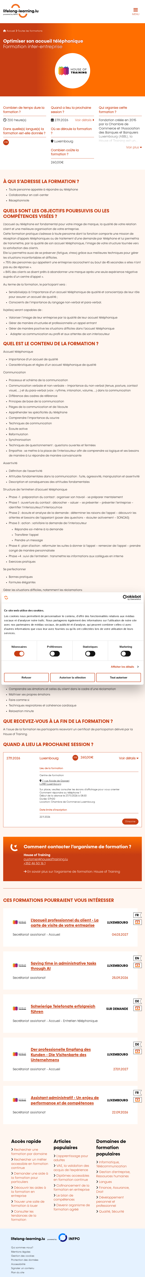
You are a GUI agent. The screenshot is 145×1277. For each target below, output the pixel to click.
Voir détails (83, 120)
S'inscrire (130, 821)
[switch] (55, 654)
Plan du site (17, 1272)
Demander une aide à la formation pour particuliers (29, 1178)
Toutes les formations (30, 31)
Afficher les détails (122, 666)
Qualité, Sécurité (111, 1211)
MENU (135, 14)
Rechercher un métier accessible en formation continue (29, 1164)
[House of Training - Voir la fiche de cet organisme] (72, 70)
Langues (105, 1182)
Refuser (26, 677)
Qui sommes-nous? (22, 1247)
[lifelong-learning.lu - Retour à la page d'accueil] (21, 11)
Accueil (11, 31)
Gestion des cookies (22, 1256)
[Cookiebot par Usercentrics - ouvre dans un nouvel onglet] (125, 597)
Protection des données (24, 1260)
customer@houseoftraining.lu (46, 859)
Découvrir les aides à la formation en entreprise (28, 1192)
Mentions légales (20, 1252)
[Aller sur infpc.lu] (45, 1241)
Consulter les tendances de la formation (23, 1216)
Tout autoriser (118, 677)
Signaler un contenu (22, 1268)
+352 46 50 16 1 (34, 863)
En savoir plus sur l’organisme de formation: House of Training (73, 871)
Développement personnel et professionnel (110, 1201)
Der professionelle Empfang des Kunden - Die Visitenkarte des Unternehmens (61, 1055)
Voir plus (133, 147)
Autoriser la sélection (72, 677)
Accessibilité (18, 1264)
